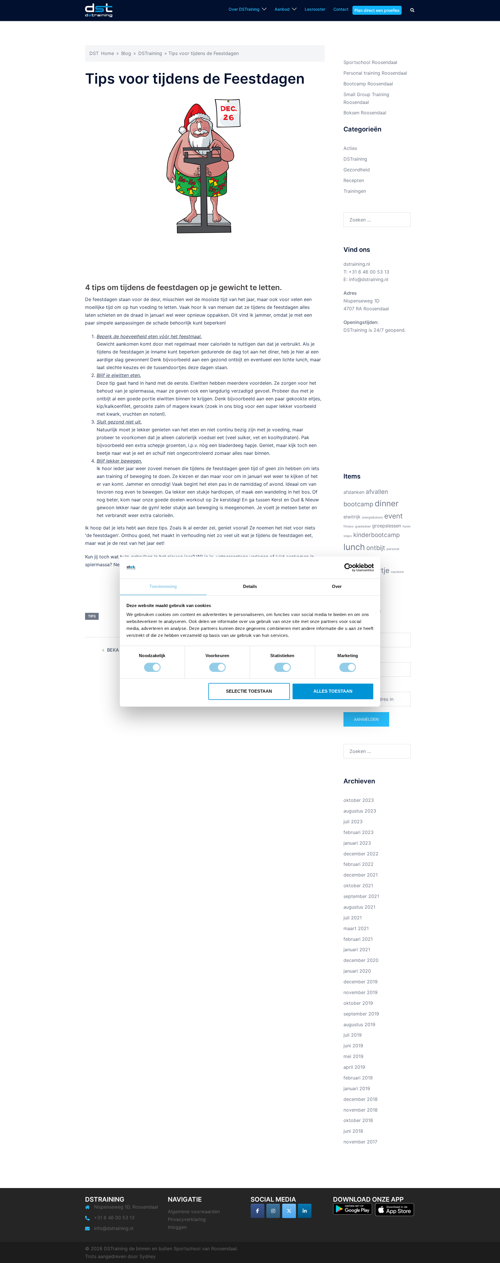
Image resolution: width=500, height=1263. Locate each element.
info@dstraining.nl (368, 279)
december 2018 (360, 1099)
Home (107, 53)
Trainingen (354, 191)
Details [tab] (250, 586)
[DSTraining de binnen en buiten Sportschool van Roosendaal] (98, 10)
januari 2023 (357, 843)
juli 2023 (353, 821)
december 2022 (360, 854)
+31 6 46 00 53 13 (369, 272)
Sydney (147, 1256)
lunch (354, 547)
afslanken (353, 492)
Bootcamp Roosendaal (368, 84)
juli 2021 (352, 918)
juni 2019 (353, 1045)
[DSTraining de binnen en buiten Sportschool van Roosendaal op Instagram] (273, 1211)
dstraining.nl (356, 264)
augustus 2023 (359, 811)
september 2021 (361, 896)
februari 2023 (358, 832)
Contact (340, 9)
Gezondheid (356, 170)
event (393, 516)
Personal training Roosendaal (375, 73)
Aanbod (282, 9)
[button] (412, 10)
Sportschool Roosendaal (370, 62)
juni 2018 (353, 1131)
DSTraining (150, 53)
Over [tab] (337, 586)
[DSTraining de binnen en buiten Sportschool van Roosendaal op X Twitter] (289, 1211)
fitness (348, 526)
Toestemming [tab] (163, 586)
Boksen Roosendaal (364, 113)
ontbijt (375, 547)
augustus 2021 (359, 907)
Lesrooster (315, 9)
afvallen (377, 491)
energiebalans (372, 517)
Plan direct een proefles (377, 10)
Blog (126, 53)
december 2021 (360, 875)
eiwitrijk (352, 517)
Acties (350, 148)
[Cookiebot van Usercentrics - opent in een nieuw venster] (348, 567)
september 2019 (361, 1014)
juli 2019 (352, 1035)
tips (92, 616)
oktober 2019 (358, 1003)
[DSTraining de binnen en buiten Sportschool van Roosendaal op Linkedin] (305, 1211)
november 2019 (360, 992)
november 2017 (360, 1142)
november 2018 (360, 1110)
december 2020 (360, 960)
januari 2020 (357, 971)
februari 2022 (358, 864)
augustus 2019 (359, 1024)
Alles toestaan (332, 691)
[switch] (217, 667)
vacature (397, 572)
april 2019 (354, 1067)
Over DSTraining (244, 9)
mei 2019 (353, 1056)
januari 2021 (356, 949)
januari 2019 (356, 1088)
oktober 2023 (358, 800)
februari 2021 (358, 939)
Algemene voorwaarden (194, 1211)
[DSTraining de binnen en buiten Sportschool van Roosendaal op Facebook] (257, 1211)
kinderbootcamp (376, 534)
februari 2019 (358, 1078)
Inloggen (177, 1227)
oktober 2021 (358, 885)
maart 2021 (356, 928)
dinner (386, 503)
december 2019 (360, 982)
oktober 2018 (358, 1120)
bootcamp (358, 504)
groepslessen (386, 526)
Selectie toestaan (249, 691)
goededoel (363, 526)
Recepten (353, 180)
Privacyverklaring (187, 1219)
